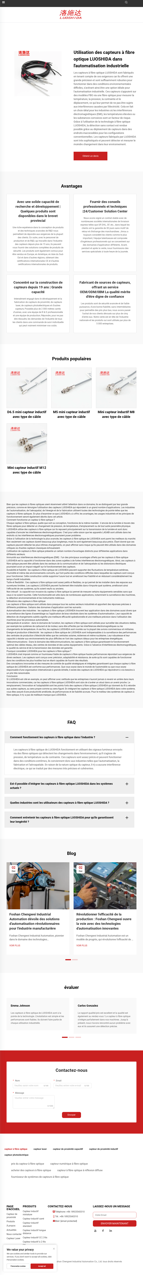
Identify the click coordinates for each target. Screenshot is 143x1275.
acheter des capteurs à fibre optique (31, 1170)
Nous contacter (14, 1234)
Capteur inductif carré (33, 1218)
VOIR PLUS (14, 945)
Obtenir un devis (90, 156)
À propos (11, 1225)
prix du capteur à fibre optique (27, 1163)
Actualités (11, 1230)
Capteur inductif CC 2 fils (35, 1237)
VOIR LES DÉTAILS (27, 387)
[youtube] (95, 1231)
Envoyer (71, 1115)
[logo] (72, 14)
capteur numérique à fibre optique (69, 1163)
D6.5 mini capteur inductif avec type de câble (26, 414)
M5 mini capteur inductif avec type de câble (71, 414)
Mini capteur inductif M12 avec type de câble (26, 470)
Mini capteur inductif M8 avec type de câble (116, 414)
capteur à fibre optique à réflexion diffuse (80, 1170)
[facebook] (103, 1231)
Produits (11, 1221)
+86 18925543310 (75, 1211)
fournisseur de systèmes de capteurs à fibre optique (40, 1176)
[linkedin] (110, 1231)
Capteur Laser (13, 1238)
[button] (68, 959)
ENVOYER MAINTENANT (114, 1223)
